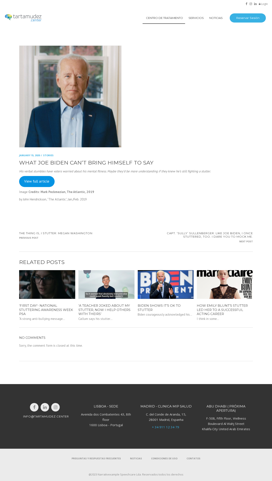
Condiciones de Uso (164, 458)
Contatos (193, 458)
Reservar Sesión (247, 18)
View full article (36, 181)
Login (264, 4)
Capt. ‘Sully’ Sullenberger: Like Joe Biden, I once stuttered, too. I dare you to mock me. (210, 234)
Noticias (136, 458)
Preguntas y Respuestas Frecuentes (96, 458)
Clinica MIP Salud (175, 406)
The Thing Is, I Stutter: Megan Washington (55, 233)
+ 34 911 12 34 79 (166, 427)
